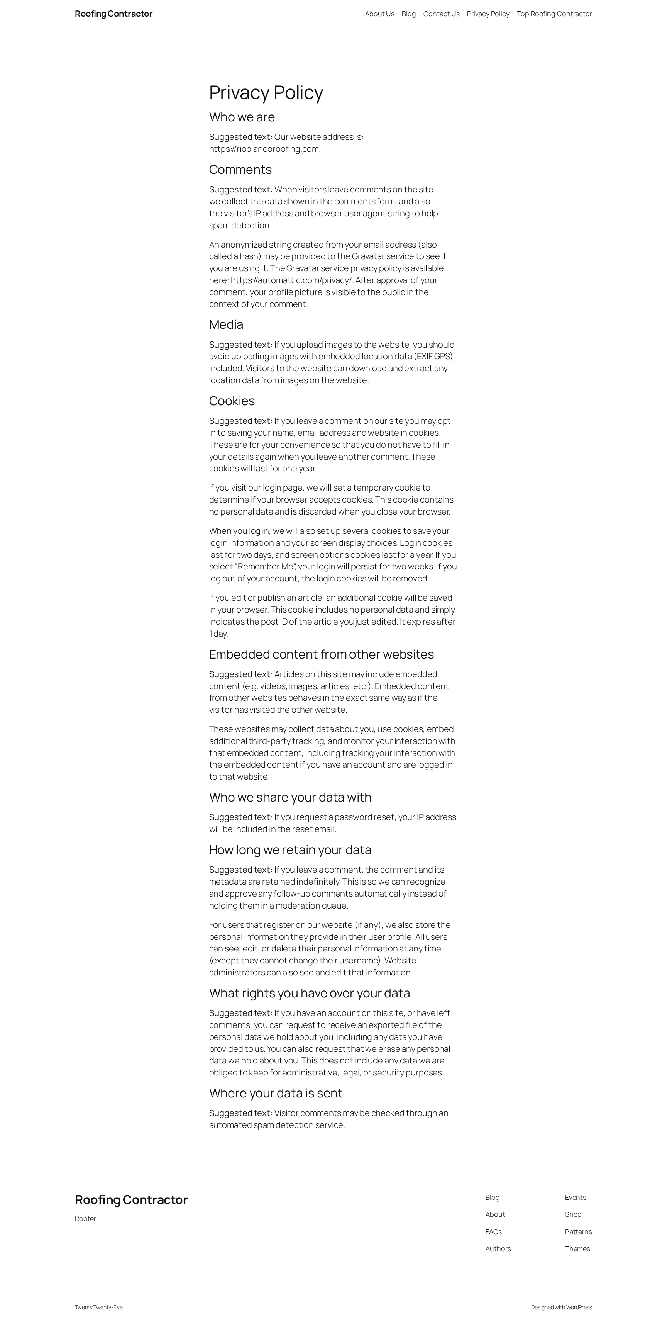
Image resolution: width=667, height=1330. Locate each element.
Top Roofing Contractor (554, 13)
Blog (409, 13)
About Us (379, 13)
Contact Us (441, 13)
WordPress (579, 1307)
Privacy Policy (488, 13)
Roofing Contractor (113, 13)
